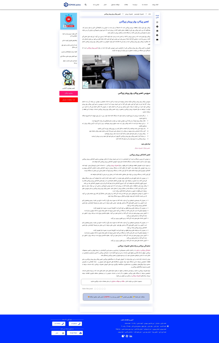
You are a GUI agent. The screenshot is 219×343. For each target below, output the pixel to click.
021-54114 (74, 324)
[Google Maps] (81, 333)
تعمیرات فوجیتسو (139, 14)
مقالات (126, 5)
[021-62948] (63, 324)
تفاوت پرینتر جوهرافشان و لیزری (69, 52)
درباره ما (135, 5)
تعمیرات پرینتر (129, 14)
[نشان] (63, 333)
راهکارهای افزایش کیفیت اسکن (69, 40)
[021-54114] (79, 324)
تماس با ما (96, 5)
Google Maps (73, 333)
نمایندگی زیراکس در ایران (143, 250)
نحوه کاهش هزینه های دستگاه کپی (68, 56)
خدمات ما (145, 5)
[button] (85, 4)
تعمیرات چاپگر (138, 148)
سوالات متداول (115, 5)
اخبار (105, 5)
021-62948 (57, 324)
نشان (57, 333)
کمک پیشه (155, 5)
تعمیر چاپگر (147, 148)
